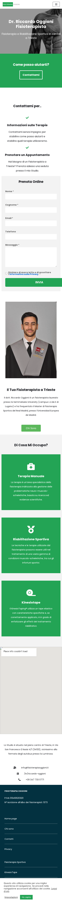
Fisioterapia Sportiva (15, 862)
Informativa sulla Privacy (23, 274)
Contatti (9, 838)
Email (9, 218)
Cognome (11, 205)
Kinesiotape (31, 602)
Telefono (10, 231)
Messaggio (12, 245)
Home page (11, 818)
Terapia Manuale (31, 476)
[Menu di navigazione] (56, 4)
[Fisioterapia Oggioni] (11, 4)
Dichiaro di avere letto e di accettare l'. (29, 273)
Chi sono (9, 828)
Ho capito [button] (26, 897)
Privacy (8, 849)
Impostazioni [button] (11, 897)
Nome (9, 191)
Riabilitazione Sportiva (31, 539)
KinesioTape (11, 872)
